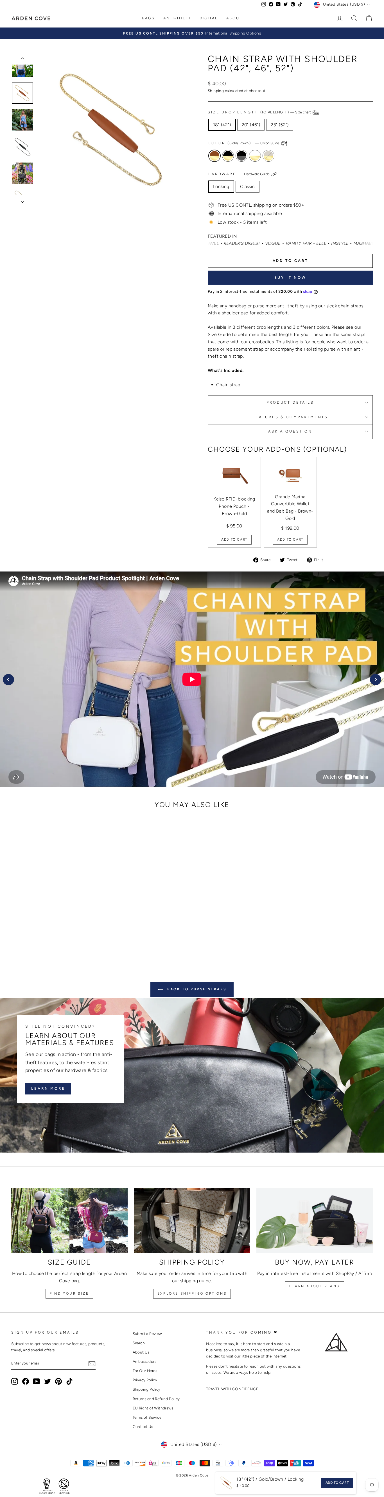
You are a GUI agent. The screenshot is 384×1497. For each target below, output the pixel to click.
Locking (221, 186)
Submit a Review (147, 1333)
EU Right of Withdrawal (154, 1408)
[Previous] (8, 679)
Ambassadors (144, 1361)
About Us (141, 1352)
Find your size (69, 1293)
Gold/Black (228, 155)
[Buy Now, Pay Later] (314, 1220)
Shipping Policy (147, 1389)
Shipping (216, 90)
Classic (247, 186)
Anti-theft (177, 18)
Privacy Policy (145, 1380)
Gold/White (255, 155)
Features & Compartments (290, 417)
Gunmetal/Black (241, 155)
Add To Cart (234, 539)
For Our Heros (145, 1370)
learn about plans (314, 1286)
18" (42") (222, 124)
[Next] (375, 679)
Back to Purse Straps (196, 989)
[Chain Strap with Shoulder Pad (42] (39, 935)
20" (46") (251, 124)
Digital (209, 18)
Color (244, 143)
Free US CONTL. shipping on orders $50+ (261, 205)
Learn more (48, 1088)
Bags (148, 18)
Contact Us (143, 1426)
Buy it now (290, 277)
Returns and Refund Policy (156, 1399)
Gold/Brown (214, 155)
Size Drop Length (260, 112)
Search (139, 1343)
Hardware (239, 174)
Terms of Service (147, 1417)
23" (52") (280, 124)
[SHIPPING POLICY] (192, 1220)
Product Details (290, 402)
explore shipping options (192, 1293)
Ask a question (290, 431)
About (234, 18)
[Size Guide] (69, 1220)
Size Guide (219, 334)
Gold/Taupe (268, 155)
